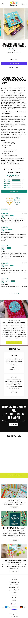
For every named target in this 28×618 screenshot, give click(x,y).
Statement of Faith (14, 584)
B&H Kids (10, 151)
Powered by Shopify (14, 616)
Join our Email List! (14, 587)
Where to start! (14, 579)
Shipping (9, 52)
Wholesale (14, 592)
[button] (11, 49)
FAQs (14, 577)
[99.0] (17, 200)
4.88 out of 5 (18, 175)
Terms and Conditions (14, 582)
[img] (4, 213)
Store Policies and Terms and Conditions (11, 163)
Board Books (11, 155)
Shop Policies (14, 597)
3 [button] (14, 293)
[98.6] (9, 200)
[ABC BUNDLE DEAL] (14, 491)
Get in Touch (14, 595)
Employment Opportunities (14, 589)
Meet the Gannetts (14, 342)
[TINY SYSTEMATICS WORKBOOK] (14, 518)
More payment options (14, 67)
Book (8, 153)
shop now (14, 507)
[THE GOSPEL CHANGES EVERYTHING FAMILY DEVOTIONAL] (14, 551)
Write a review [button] (14, 191)
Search (14, 600)
